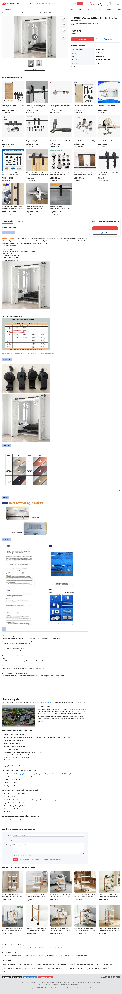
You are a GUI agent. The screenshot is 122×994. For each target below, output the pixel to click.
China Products (33, 982)
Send (15, 859)
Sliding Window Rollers (81, 955)
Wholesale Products (61, 982)
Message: (9, 845)
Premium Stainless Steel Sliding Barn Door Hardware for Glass (60, 106)
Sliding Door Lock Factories (65, 964)
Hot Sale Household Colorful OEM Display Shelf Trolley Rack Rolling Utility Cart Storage (109, 896)
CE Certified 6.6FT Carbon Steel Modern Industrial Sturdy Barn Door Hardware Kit (13, 106)
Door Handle (39, 955)
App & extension (98, 9)
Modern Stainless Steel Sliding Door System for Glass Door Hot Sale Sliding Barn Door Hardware (84, 140)
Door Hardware (74, 774)
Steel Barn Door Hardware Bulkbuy (97, 968)
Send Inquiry (83, 39)
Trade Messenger (30, 977)
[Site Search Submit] (80, 3)
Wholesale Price (71, 982)
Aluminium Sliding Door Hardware (34, 968)
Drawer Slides (28, 955)
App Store (6, 977)
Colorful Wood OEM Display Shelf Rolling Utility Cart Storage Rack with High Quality (36, 896)
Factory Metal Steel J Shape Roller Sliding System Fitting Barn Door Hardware (83, 174)
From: (10, 835)
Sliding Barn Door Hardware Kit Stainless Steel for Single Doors (106, 140)
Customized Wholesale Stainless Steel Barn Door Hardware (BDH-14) (108, 106)
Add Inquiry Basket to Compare (35, 70)
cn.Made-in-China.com (77, 984)
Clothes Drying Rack (20, 774)
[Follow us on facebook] (106, 977)
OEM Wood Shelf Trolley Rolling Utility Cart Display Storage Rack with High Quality (36, 930)
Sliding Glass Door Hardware (85, 964)
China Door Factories (9, 964)
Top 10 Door (70, 968)
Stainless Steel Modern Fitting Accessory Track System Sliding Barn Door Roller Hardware (60, 208)
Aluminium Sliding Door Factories (45, 964)
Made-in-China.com (53, 984)
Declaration (80, 988)
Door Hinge (44, 774)
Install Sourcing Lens (46, 977)
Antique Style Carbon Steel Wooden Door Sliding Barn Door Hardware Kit (36, 106)
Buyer (79, 9)
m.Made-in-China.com (65, 984)
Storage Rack (30, 774)
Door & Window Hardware (31, 13)
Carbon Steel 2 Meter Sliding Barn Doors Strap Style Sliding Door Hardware (37, 140)
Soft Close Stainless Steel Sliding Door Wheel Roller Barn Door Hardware (84, 106)
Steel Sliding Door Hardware (104, 964)
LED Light (38, 774)
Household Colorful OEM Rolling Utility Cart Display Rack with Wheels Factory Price (85, 896)
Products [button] (30, 4)
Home (3, 13)
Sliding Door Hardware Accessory (12, 968)
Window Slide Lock (52, 955)
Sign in (118, 5)
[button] (75, 3)
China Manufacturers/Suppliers (46, 982)
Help (88, 9)
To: (11, 840)
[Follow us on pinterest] (117, 977)
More (3, 971)
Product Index (91, 982)
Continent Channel (81, 982)
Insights (99, 982)
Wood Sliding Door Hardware (56, 968)
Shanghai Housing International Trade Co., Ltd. (88, 23)
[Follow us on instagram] (111, 977)
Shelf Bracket (65, 774)
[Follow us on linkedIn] (119, 977)
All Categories (8, 9)
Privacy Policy (88, 988)
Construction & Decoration (14, 13)
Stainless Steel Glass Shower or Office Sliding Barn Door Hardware (60, 174)
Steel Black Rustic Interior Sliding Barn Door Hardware (12, 140)
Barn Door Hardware (55, 774)
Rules (119, 9)
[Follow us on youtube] (114, 977)
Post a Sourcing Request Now (51, 859)
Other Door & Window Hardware (12, 955)
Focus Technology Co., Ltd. (48, 988)
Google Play (17, 977)
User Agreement (71, 988)
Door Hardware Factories (26, 964)
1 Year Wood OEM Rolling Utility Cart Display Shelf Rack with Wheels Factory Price (12, 930)
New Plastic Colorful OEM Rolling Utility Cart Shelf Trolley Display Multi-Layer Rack (61, 896)
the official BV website (42, 702)
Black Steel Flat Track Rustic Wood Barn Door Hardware (109, 174)
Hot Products (25, 982)
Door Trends (81, 968)
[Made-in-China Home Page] (11, 4)
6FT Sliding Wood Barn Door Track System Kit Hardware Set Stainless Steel (37, 174)
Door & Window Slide (45, 13)
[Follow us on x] (109, 977)
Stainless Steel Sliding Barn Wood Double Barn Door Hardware (35, 207)
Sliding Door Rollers (66, 955)
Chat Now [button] (109, 39)
